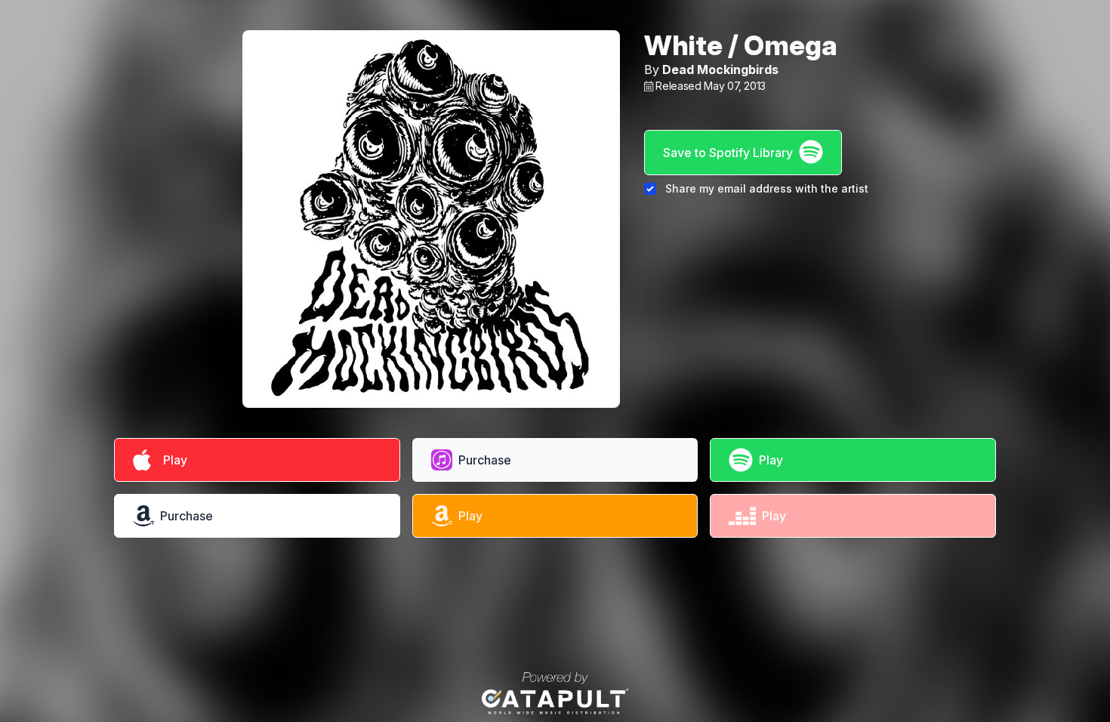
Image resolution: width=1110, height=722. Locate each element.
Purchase (484, 459)
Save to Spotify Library (728, 152)
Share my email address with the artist (766, 188)
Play (172, 459)
